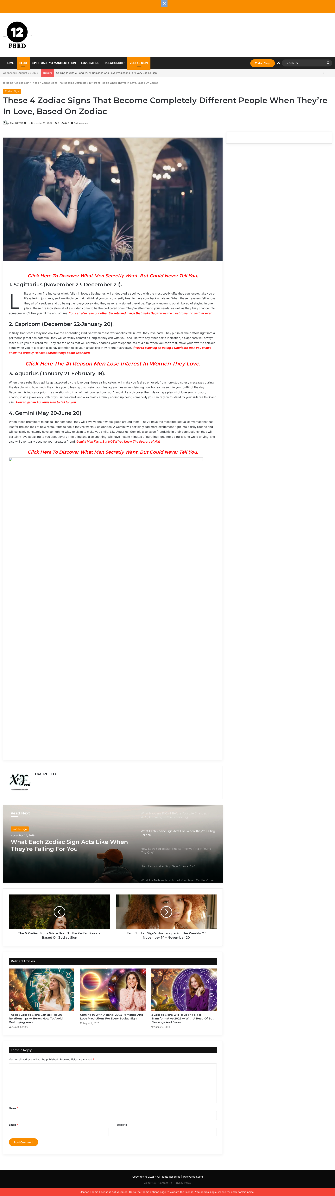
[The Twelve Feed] (17, 34)
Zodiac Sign (139, 63)
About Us (150, 1182)
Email (13, 1124)
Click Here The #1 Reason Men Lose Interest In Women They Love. (112, 363)
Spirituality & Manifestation (54, 63)
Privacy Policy (183, 1182)
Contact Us (165, 1182)
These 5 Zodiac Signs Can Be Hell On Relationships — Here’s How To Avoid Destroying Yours (36, 1018)
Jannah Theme (89, 1191)
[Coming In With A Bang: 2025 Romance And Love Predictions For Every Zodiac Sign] (112, 990)
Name (13, 1108)
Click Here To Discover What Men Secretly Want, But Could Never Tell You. (113, 275)
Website (122, 1124)
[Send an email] (25, 123)
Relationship (114, 63)
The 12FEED (45, 774)
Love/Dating (90, 63)
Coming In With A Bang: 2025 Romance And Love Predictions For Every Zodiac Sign (111, 1016)
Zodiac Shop (262, 63)
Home (10, 63)
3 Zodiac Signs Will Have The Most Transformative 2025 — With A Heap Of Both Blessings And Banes (183, 1018)
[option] (113, 844)
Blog (23, 63)
